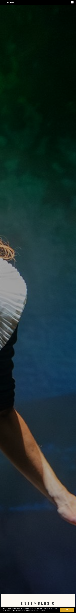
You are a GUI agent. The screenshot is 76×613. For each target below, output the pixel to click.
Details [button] (43, 610)
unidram (10, 2)
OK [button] (67, 609)
